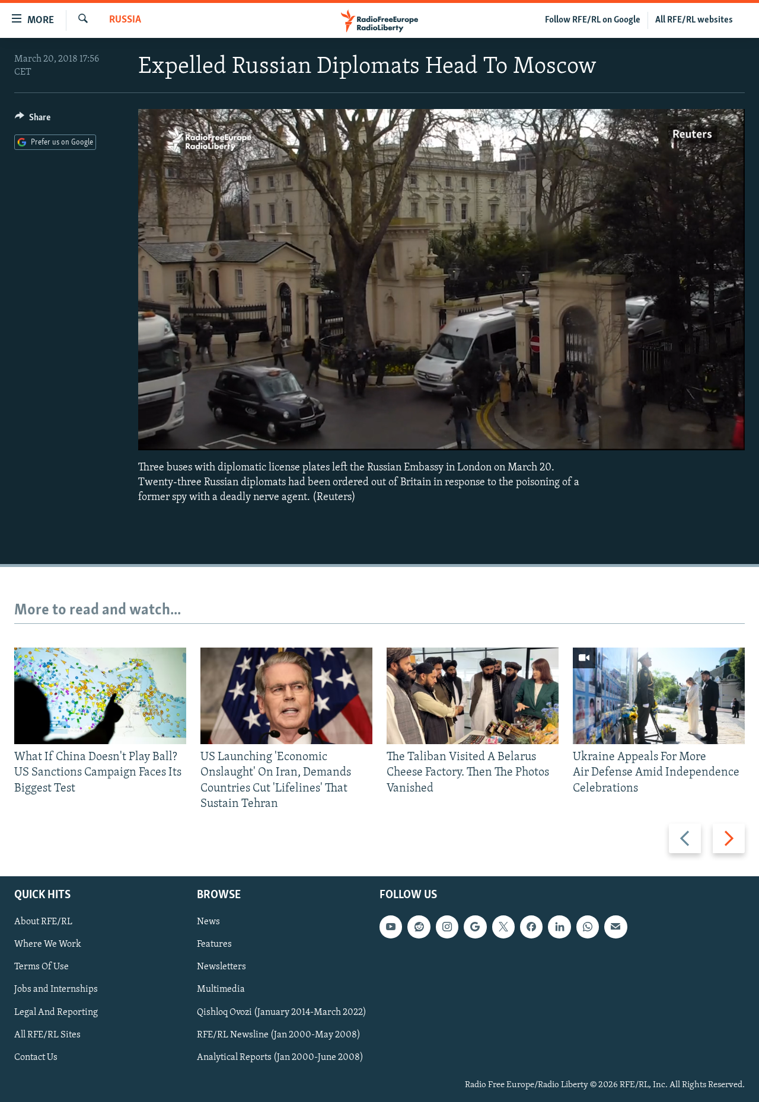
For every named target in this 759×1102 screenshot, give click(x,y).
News (208, 922)
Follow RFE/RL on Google (592, 20)
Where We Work (47, 944)
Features (214, 944)
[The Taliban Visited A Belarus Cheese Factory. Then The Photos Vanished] (473, 696)
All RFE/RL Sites (47, 1035)
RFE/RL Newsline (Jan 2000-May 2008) (279, 1035)
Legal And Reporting (56, 1012)
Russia (125, 20)
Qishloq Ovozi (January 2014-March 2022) (281, 1012)
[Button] (32, 120)
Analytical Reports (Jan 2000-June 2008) (280, 1057)
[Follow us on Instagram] (447, 926)
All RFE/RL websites (694, 20)
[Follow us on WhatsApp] (587, 926)
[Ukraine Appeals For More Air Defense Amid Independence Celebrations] (659, 696)
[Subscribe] (615, 926)
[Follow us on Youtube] (391, 926)
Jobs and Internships (56, 990)
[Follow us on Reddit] (418, 926)
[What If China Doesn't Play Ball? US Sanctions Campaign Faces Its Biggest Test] (100, 696)
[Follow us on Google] (475, 926)
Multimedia (221, 990)
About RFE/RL (43, 922)
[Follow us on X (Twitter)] (503, 926)
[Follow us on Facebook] (531, 926)
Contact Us (36, 1057)
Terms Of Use (41, 967)
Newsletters (221, 967)
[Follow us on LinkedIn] (559, 926)
